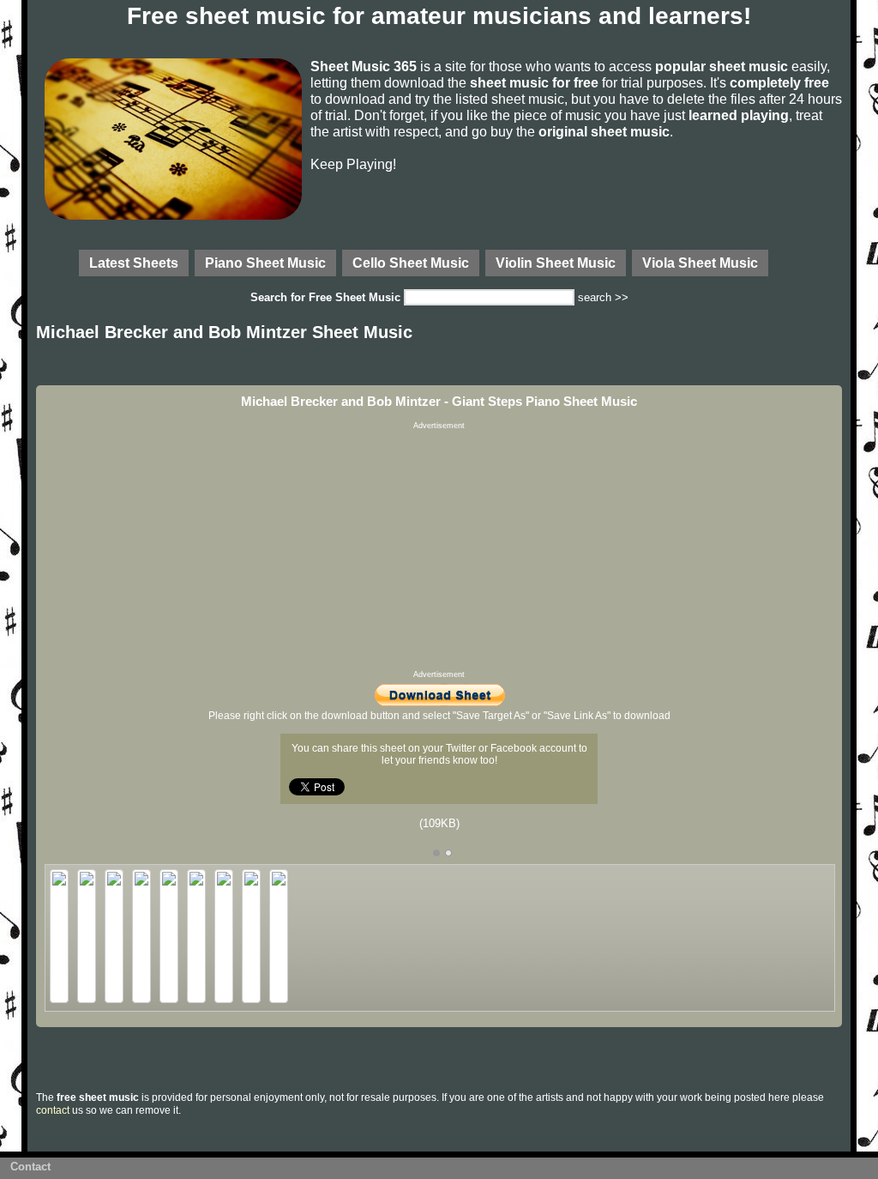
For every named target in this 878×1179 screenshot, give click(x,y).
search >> (603, 297)
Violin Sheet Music (556, 262)
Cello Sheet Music (410, 262)
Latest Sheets (133, 262)
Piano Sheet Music (265, 262)
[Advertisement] (439, 550)
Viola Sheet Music (700, 262)
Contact (30, 1166)
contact (52, 1110)
